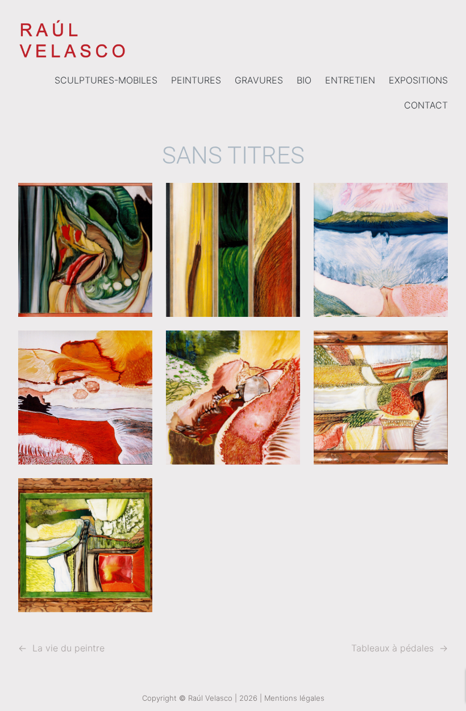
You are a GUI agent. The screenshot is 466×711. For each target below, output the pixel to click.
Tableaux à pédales (392, 648)
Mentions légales (294, 697)
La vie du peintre (68, 648)
